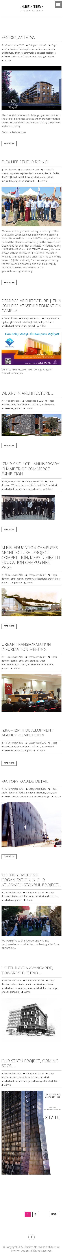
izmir (35, 322)
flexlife (56, 173)
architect (6, 56)
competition (16, 582)
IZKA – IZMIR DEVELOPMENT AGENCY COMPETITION (27, 732)
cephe (4, 792)
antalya (5, 49)
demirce (14, 49)
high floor (54, 1081)
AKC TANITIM (35, 249)
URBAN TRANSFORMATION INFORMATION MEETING (26, 646)
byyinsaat (14, 173)
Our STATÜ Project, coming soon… (30, 1063)
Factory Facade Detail (25, 781)
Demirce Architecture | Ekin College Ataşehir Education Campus (31, 305)
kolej (41, 322)
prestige (42, 56)
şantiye (45, 796)
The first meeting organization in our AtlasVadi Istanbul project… (31, 879)
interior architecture (37, 49)
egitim (5, 322)
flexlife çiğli (7, 177)
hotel (45, 988)
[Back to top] (31, 1237)
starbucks (14, 991)
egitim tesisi (15, 322)
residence (51, 52)
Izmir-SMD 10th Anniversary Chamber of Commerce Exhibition (30, 468)
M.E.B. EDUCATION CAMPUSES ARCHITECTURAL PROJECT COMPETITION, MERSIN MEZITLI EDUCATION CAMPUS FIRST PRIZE (31, 557)
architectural (17, 56)
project (50, 56)
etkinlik (14, 660)
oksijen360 (7, 180)
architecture (31, 56)
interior (22, 49)
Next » (54, 1214)
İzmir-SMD (42, 485)
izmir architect (32, 177)
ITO (12, 485)
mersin (20, 578)
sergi (38, 489)
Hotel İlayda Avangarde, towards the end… (27, 970)
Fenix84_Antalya (18, 37)
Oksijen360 (8, 245)
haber (13, 984)
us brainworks (28, 180)
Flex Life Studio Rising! (25, 161)
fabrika (21, 792)
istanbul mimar (27, 896)
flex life (48, 173)
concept (41, 52)
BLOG (43, 45)
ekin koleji (27, 322)
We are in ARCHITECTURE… (27, 393)
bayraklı (5, 1077)
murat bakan (46, 177)
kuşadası (28, 988)
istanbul (14, 896)
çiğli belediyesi (27, 173)
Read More (9, 143)
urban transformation (25, 52)
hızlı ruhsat (18, 177)
